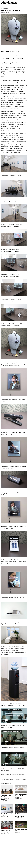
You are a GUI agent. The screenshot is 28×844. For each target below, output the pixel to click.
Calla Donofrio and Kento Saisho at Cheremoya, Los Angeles (6, 797)
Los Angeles (15, 774)
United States (22, 774)
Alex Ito (11, 774)
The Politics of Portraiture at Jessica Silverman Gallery (20, 815)
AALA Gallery (6, 774)
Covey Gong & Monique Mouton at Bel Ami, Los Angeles (21, 796)
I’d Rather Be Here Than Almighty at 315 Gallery (7, 814)
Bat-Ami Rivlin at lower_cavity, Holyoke (6, 831)
